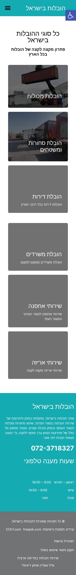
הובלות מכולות (44, 96)
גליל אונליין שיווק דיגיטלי (38, 565)
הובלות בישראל (45, 8)
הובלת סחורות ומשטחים (45, 146)
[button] (70, 15)
